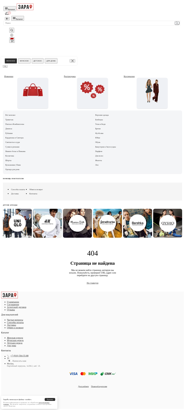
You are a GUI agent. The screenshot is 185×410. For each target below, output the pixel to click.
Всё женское (10, 115)
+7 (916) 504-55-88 (19, 355)
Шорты (8, 160)
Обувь (97, 142)
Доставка (15, 194)
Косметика (9, 156)
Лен (96, 165)
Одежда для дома (12, 169)
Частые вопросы (15, 320)
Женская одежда (15, 338)
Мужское (24, 61)
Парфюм (98, 151)
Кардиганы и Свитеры (14, 138)
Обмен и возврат (36, 189)
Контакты (33, 194)
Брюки (98, 129)
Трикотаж (9, 120)
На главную (92, 283)
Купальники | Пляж (13, 165)
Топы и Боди (100, 124)
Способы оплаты (18, 189)
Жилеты (98, 160)
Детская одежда (14, 343)
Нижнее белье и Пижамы (15, 151)
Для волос (99, 156)
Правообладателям (99, 386)
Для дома (51, 61)
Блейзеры (99, 120)
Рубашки (9, 133)
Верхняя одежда (102, 115)
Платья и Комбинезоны (14, 124)
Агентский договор (16, 307)
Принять (50, 399)
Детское (38, 61)
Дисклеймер (83, 386)
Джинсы (8, 129)
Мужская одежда (15, 340)
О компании (13, 302)
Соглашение (13, 304)
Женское (10, 61)
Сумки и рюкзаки (12, 147)
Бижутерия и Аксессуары (105, 147)
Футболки (99, 133)
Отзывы (11, 310)
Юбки (97, 138)
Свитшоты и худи (12, 142)
